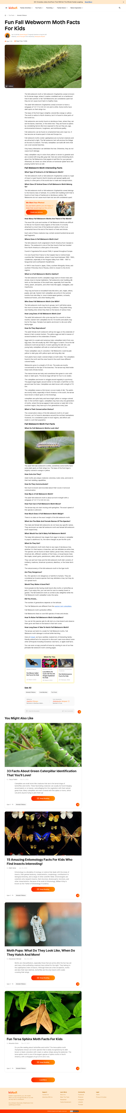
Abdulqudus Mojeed (40, 36)
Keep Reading (44, 798)
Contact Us (45, 1094)
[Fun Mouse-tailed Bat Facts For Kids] (33, 663)
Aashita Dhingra (24, 34)
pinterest (80, 1097)
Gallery (10, 86)
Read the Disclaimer (34, 711)
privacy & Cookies (101, 1097)
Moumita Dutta (13, 1043)
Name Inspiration (76, 8)
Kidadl (6, 15)
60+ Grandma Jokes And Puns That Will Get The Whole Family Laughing (58, 2)
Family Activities (25, 8)
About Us (62, 1094)
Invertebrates (43, 692)
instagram (81, 1099)
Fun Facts (38, 8)
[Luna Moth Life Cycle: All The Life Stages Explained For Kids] (49, 663)
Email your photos (37, 212)
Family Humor (61, 8)
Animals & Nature (31, 669)
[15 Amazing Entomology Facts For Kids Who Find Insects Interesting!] (43, 833)
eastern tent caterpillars (63, 606)
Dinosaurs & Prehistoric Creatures (65, 670)
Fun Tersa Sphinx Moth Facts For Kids (35, 1039)
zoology (38, 872)
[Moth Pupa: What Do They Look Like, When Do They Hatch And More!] (43, 924)
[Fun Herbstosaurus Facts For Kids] (65, 663)
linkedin (80, 1102)
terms (98, 1094)
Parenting (49, 8)
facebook (81, 1094)
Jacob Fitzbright (21, 36)
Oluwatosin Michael (15, 959)
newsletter (63, 1099)
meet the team (64, 1097)
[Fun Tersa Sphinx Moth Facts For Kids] (43, 1012)
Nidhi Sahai (12, 868)
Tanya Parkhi (13, 779)
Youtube (80, 1104)
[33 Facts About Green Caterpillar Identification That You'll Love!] (43, 744)
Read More (88, 2)
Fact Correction (69, 711)
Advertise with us (47, 1097)
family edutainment (65, 1102)
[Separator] (79, 712)
